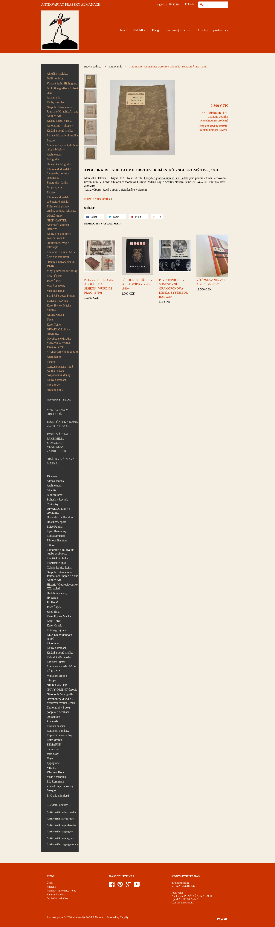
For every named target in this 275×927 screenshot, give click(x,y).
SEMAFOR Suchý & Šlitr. (63, 351)
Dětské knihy (54, 215)
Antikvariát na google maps (62, 844)
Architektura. (54, 154)
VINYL (51, 767)
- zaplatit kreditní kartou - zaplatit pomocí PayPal (212, 127)
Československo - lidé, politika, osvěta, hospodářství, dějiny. (60, 371)
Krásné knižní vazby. (59, 120)
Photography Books (58, 707)
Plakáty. (51, 192)
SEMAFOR (54, 744)
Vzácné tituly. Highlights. (62, 83)
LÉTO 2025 (54, 671)
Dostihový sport (56, 521)
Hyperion (52, 597)
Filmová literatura (57, 540)
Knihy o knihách (57, 647)
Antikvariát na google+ (60, 831)
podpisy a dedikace (58, 712)
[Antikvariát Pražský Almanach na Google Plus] (128, 885)
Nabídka (139, 30)
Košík (175, 4)
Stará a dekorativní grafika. (63, 135)
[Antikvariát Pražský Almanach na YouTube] (137, 885)
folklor (51, 545)
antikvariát (115, 66)
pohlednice (53, 716)
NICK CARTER (57, 685)
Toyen (50, 319)
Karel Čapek (54, 276)
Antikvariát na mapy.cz (60, 838)
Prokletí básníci (56, 726)
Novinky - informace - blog (61, 890)
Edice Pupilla (54, 526)
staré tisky (53, 753)
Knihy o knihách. (57, 379)
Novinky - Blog (59, 399)
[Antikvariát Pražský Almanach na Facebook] (112, 885)
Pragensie (52, 721)
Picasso (51, 361)
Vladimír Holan (56, 290)
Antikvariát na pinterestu (61, 825)
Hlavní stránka (92, 66)
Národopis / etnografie (60, 694)
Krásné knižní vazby (59, 657)
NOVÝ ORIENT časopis (62, 689)
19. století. (53, 476)
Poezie (51, 140)
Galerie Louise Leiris (59, 567)
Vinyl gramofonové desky (62, 270)
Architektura (54, 485)
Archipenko (54, 356)
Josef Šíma (53, 611)
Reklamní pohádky (58, 730)
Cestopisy (52, 504)
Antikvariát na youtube (60, 818)
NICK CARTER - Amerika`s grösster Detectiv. (58, 224)
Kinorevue (53, 643)
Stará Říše (53, 749)
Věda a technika (56, 776)
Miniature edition (57, 675)
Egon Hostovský (57, 531)
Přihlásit (189, 4)
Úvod (122, 30)
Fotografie (53, 159)
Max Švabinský (56, 285)
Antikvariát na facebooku (61, 812)
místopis (51, 680)
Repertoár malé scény (59, 735)
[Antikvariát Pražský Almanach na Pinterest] (120, 885)
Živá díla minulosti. (58, 256)
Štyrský (51, 790)
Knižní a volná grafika (60, 130)
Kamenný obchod (178, 30)
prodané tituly (55, 389)
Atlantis (51, 490)
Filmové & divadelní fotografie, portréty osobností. (59, 173)
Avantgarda (53, 97)
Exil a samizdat (56, 535)
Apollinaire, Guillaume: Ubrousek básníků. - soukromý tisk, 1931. (151, 170)
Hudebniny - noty (57, 593)
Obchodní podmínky (213, 30)
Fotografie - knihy (57, 182)
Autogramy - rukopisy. (60, 125)
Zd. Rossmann (55, 781)
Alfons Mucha (55, 314)
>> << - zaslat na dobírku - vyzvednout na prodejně (213, 116)
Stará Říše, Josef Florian (61, 295)
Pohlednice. (54, 384)
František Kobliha (57, 558)
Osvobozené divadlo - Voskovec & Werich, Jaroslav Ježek (60, 343)
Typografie (53, 763)
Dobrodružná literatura (60, 517)
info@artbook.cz (180, 882)
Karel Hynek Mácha (59, 616)
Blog (155, 30)
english (160, 4)
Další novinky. (55, 78)
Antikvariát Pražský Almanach (89, 917)
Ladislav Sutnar (56, 661)
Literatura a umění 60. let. (62, 252)
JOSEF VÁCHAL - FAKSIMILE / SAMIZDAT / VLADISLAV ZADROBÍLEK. (59, 443)
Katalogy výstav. (57, 630)
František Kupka (56, 562)
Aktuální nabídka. (57, 73)
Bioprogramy (54, 187)
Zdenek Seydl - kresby (60, 786)
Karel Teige (54, 324)
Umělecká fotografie (59, 164)
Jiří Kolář (52, 602)
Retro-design (54, 739)
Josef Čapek (54, 280)
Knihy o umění (56, 102)
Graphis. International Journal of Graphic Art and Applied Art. (62, 111)
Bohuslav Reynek (57, 300)
